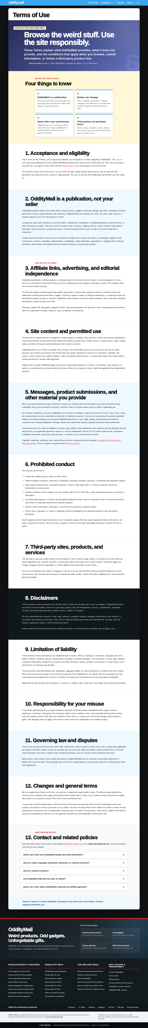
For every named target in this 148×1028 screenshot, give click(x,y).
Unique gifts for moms (53, 985)
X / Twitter (81, 1007)
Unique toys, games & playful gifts (21, 989)
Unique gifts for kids (52, 989)
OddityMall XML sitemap (118, 990)
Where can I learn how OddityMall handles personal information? (53, 855)
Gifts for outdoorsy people (55, 993)
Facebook (71, 1007)
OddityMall (20, 929)
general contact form (74, 844)
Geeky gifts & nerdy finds (17, 982)
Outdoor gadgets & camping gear (20, 985)
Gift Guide (93, 3)
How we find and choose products (90, 982)
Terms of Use (114, 976)
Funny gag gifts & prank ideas (19, 978)
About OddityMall (84, 978)
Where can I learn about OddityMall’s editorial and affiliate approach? (55, 887)
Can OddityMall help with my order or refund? (44, 879)
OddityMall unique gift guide (55, 971)
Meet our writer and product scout (90, 985)
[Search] (138, 3)
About (130, 3)
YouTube (111, 1007)
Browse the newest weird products (90, 971)
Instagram (101, 1007)
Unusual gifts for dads (53, 982)
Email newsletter (132, 1007)
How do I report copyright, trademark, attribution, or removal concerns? (56, 863)
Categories (106, 3)
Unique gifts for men (52, 975)
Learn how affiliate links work (54, 1017)
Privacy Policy (67, 166)
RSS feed (121, 1007)
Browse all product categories (19, 996)
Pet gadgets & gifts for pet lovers (20, 993)
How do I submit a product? (36, 871)
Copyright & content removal (119, 986)
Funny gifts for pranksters (54, 996)
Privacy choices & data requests (121, 983)
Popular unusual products (87, 975)
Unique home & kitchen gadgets (20, 975)
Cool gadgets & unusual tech (19, 971)
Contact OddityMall (116, 972)
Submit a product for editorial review (91, 989)
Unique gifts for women (53, 978)
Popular (120, 3)
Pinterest (92, 1007)
